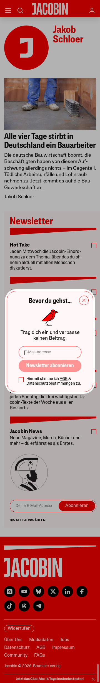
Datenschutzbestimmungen (50, 384)
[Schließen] (84, 300)
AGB (64, 379)
